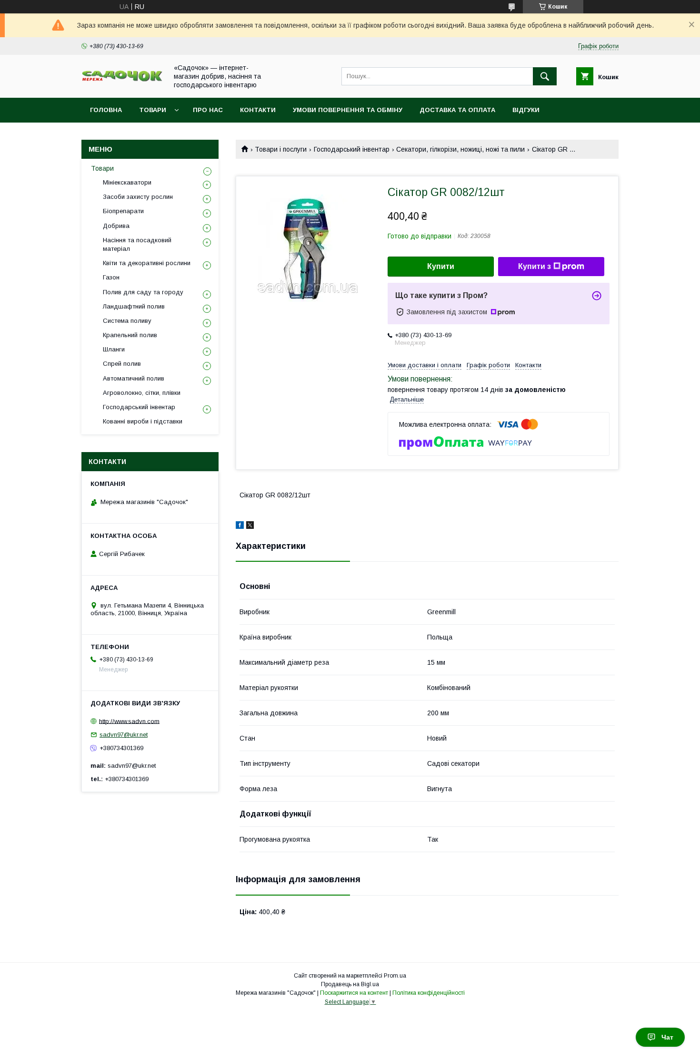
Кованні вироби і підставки (142, 421)
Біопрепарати (123, 211)
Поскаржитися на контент (354, 993)
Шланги (114, 349)
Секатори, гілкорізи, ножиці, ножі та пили (460, 149)
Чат (667, 1037)
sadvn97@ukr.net (124, 734)
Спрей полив (122, 363)
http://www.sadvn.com (129, 720)
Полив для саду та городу (143, 292)
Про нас (208, 109)
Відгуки (526, 109)
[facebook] (240, 526)
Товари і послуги (281, 149)
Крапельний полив (130, 335)
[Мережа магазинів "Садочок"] (121, 79)
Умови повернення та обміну (347, 109)
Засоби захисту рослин (138, 196)
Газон (111, 277)
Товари (152, 109)
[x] (250, 526)
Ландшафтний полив (134, 306)
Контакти (258, 109)
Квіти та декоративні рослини (146, 263)
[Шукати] (545, 76)
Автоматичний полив (133, 378)
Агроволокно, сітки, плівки (141, 392)
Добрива (116, 225)
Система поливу (127, 320)
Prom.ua (395, 975)
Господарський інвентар (352, 149)
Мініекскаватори (127, 182)
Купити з (534, 266)
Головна (106, 109)
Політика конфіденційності (428, 993)
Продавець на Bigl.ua (350, 984)
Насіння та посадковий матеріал (137, 244)
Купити (440, 266)
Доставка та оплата (457, 109)
